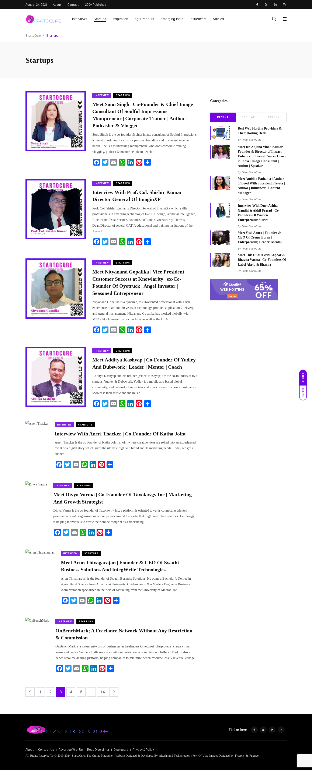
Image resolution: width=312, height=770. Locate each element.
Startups (100, 19)
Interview (102, 95)
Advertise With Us (71, 749)
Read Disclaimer (98, 749)
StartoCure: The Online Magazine (92, 755)
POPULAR (248, 117)
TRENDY (274, 117)
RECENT (223, 117)
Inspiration (120, 19)
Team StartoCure (251, 139)
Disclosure (121, 749)
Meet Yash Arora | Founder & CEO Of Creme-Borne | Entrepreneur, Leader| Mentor (260, 237)
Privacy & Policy (143, 749)
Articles (218, 19)
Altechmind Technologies (174, 755)
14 (102, 692)
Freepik (239, 755)
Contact (73, 4)
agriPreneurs (144, 19)
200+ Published (95, 4)
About (57, 4)
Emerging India (171, 19)
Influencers (198, 19)
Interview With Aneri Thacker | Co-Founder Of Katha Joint (120, 434)
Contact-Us (46, 749)
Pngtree (254, 755)
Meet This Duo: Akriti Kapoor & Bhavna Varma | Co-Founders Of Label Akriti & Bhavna (262, 259)
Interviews (79, 19)
